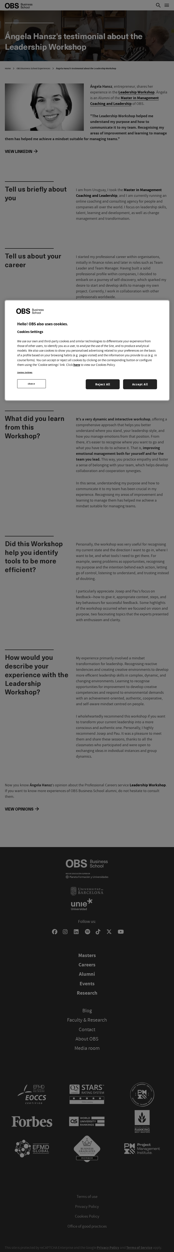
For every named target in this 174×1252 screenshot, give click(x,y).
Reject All (102, 384)
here (76, 365)
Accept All (140, 384)
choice (31, 383)
